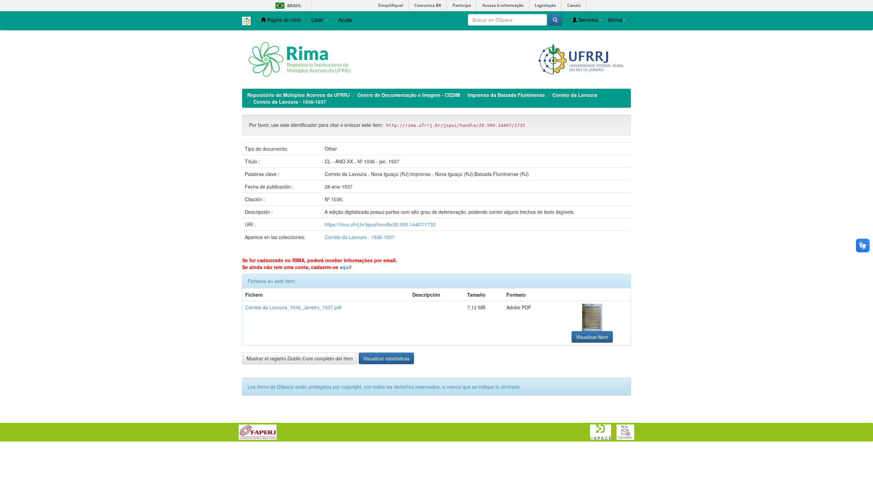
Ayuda (345, 19)
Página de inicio (283, 19)
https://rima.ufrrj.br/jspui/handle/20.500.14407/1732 (380, 224)
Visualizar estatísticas (386, 358)
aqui (345, 267)
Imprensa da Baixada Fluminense (506, 94)
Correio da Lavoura (574, 94)
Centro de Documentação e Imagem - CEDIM (408, 94)
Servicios (588, 19)
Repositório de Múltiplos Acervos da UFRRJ (298, 94)
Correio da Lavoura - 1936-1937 (289, 101)
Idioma (615, 19)
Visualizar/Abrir (592, 336)
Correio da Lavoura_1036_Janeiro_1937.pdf (293, 307)
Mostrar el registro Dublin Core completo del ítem (300, 358)
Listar (318, 19)
